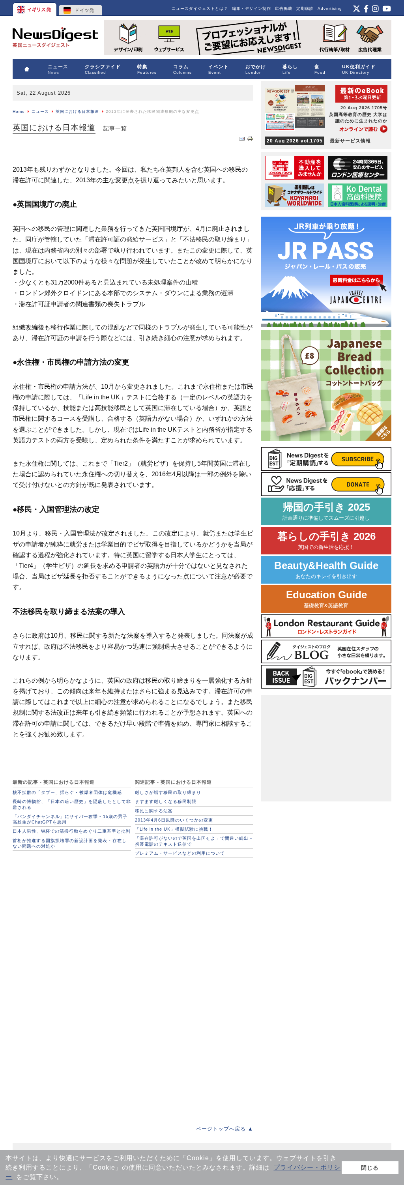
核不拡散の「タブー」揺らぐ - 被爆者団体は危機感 (67, 792)
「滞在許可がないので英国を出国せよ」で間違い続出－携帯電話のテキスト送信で (194, 841)
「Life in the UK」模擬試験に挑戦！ (174, 829)
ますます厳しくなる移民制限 (165, 801)
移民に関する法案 (154, 811)
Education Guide (326, 598)
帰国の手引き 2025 (326, 511)
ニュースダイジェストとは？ (200, 8)
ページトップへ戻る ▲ (224, 1129)
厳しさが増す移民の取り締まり (168, 792)
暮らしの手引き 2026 (326, 540)
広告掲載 (283, 8)
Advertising (330, 8)
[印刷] (250, 140)
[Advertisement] (72, 911)
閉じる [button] (370, 1167)
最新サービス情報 (319, 141)
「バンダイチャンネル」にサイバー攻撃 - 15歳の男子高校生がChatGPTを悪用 (70, 819)
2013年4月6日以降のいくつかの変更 (174, 820)
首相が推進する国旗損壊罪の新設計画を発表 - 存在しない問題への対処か (70, 843)
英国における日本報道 (77, 111)
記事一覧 (115, 128)
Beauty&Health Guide (326, 569)
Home (19, 111)
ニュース (40, 111)
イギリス (35, 8)
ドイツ (80, 8)
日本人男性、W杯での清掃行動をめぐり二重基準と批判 (72, 831)
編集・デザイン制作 (251, 8)
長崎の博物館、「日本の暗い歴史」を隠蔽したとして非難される (72, 804)
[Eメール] (242, 140)
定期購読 (305, 8)
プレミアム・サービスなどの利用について (180, 853)
